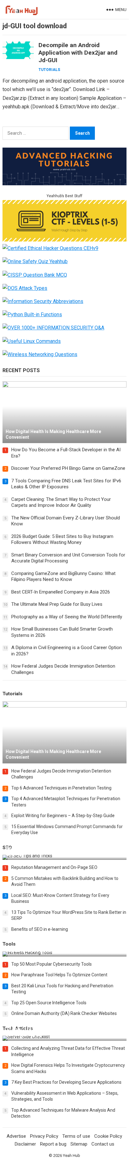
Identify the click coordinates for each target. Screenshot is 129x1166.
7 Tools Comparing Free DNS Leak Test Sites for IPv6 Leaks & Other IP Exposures (66, 484)
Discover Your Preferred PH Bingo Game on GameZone (68, 468)
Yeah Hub (71, 1155)
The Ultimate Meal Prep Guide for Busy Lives (56, 604)
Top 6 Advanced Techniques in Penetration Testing (61, 787)
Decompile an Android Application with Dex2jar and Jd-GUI (78, 52)
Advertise (16, 1136)
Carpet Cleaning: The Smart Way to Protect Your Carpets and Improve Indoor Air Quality (61, 502)
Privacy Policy (44, 1136)
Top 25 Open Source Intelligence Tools (48, 1002)
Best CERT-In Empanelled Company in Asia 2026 (60, 592)
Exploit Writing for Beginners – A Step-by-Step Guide (63, 815)
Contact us (102, 1144)
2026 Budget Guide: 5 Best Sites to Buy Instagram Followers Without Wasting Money (62, 539)
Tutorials (49, 70)
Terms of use (76, 1136)
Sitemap (78, 1144)
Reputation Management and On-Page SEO (54, 867)
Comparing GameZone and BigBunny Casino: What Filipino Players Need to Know (63, 577)
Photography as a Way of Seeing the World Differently (66, 617)
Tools (9, 944)
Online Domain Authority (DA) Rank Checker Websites (64, 1013)
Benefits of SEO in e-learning (39, 929)
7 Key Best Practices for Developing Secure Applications (66, 1082)
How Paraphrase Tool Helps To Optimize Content (59, 974)
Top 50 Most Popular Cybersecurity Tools (51, 964)
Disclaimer (25, 1144)
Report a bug (53, 1144)
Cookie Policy (108, 1136)
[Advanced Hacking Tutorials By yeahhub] (64, 184)
